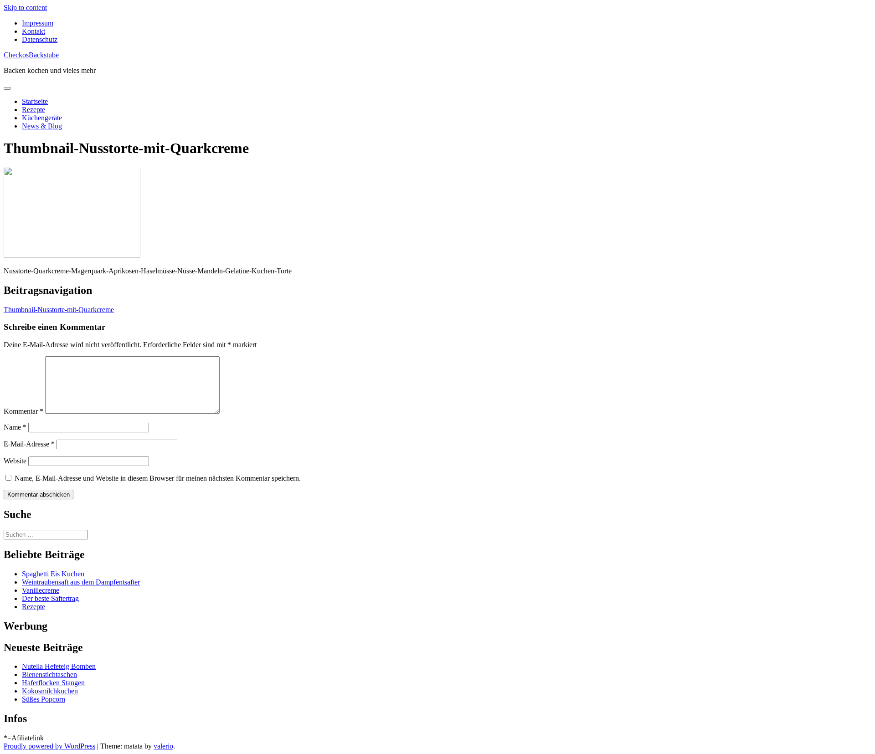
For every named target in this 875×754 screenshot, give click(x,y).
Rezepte (33, 109)
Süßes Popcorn (43, 699)
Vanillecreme (40, 590)
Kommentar (23, 411)
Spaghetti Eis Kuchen (53, 574)
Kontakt (33, 31)
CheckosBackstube (31, 55)
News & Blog (42, 126)
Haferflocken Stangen (53, 683)
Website (15, 461)
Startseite (35, 101)
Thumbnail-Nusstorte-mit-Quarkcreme (59, 309)
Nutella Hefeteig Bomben (59, 666)
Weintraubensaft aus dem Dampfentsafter (81, 582)
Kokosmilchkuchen (50, 691)
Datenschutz (39, 39)
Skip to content (25, 7)
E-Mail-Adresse (29, 444)
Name (15, 427)
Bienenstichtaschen (49, 674)
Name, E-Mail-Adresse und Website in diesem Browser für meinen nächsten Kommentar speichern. (158, 478)
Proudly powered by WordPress (49, 746)
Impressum (37, 23)
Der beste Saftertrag (50, 598)
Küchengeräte (42, 118)
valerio (163, 746)
